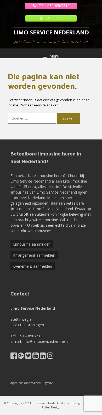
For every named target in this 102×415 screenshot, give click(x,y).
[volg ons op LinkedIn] (43, 356)
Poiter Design (51, 407)
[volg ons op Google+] (21, 356)
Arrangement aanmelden (34, 255)
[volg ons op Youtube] (35, 356)
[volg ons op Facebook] (13, 356)
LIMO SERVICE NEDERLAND (51, 32)
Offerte (48, 383)
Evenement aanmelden (32, 266)
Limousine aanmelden (31, 244)
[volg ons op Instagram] (50, 356)
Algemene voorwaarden (25, 383)
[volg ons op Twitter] (28, 356)
